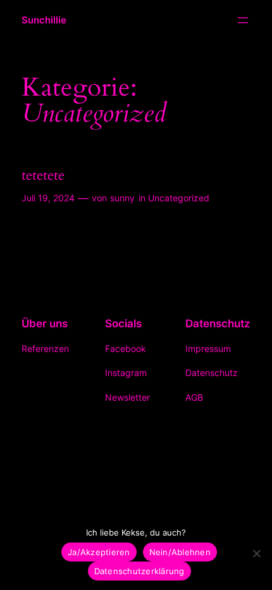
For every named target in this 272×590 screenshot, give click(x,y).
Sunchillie (44, 20)
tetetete (43, 175)
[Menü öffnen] (242, 20)
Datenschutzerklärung (139, 571)
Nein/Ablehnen (180, 552)
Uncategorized (178, 197)
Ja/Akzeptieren (99, 552)
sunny (122, 197)
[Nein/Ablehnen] (256, 553)
